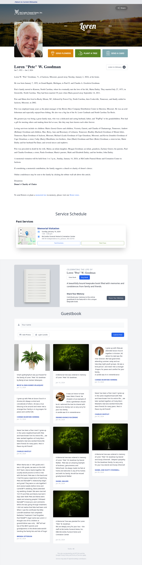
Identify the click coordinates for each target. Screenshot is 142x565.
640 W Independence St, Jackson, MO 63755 (58, 239)
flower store (74, 195)
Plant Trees (102, 243)
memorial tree (41, 195)
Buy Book (84, 277)
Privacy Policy (65, 555)
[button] (26, 233)
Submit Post (117, 335)
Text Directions (58, 243)
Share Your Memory (116, 298)
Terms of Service (77, 555)
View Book (72, 277)
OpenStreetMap (73, 559)
